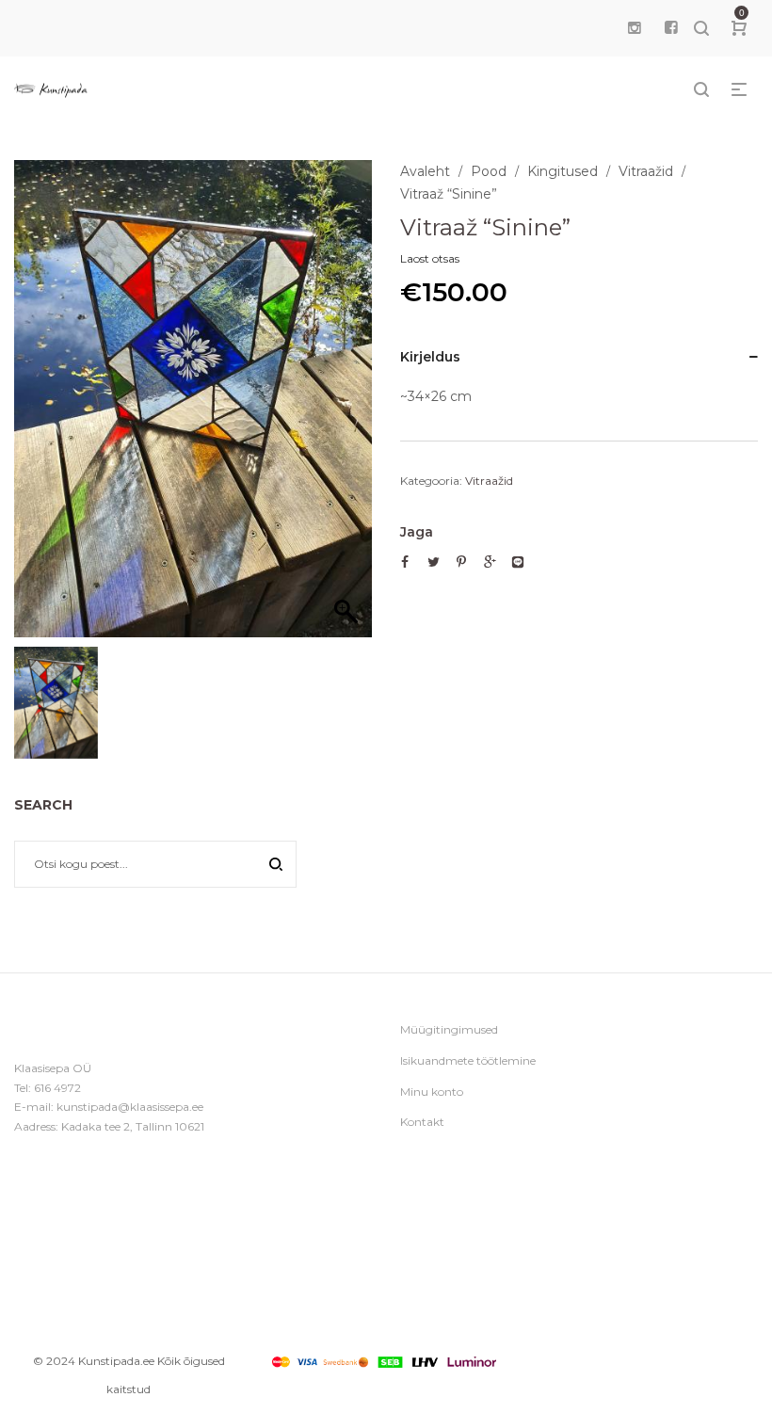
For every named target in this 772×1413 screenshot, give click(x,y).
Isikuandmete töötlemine (468, 1060)
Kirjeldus (430, 356)
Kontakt (422, 1122)
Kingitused (562, 171)
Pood (489, 171)
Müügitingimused (449, 1029)
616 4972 (57, 1088)
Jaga (416, 531)
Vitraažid (646, 171)
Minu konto (431, 1091)
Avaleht (425, 171)
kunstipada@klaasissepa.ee (129, 1107)
